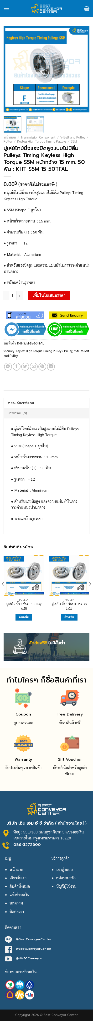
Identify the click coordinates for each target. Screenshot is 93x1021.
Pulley (8, 141)
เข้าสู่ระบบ (64, 869)
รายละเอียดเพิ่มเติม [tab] (20, 403)
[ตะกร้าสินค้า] (86, 8)
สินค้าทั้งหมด (20, 886)
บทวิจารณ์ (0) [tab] (17, 413)
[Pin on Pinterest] (42, 367)
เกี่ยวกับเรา (18, 877)
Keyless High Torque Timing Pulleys (41, 141)
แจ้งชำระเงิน (20, 894)
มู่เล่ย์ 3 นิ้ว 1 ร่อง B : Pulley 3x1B (69, 606)
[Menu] (6, 8)
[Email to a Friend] (34, 367)
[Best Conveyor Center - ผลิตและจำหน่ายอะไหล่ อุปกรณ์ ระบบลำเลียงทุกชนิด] (46, 8)
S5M (74, 141)
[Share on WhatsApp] (8, 367)
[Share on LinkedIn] (51, 367)
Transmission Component (38, 137)
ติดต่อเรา (17, 911)
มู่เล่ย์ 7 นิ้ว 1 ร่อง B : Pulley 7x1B (23, 606)
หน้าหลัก (10, 137)
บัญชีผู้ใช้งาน (66, 886)
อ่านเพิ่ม (24, 617)
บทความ (16, 902)
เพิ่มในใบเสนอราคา (48, 295)
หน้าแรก (16, 869)
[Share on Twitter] (25, 367)
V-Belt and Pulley (72, 137)
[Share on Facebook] (17, 367)
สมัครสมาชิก (66, 877)
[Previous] (11, 69)
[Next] (82, 69)
